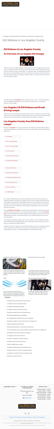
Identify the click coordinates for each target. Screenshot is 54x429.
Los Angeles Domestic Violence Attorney (16, 335)
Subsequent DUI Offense (12, 172)
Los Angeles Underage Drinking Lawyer (15, 306)
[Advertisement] (27, 19)
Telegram (43, 425)
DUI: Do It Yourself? (10, 146)
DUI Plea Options (10, 151)
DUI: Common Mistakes (11, 141)
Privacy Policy (18, 417)
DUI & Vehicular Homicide (12, 155)
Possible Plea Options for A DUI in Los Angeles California (19, 350)
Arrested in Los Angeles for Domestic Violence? (17, 338)
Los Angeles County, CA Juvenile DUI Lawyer (17, 303)
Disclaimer (11, 417)
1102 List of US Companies (39, 417)
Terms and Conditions (27, 417)
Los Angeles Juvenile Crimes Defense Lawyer (17, 309)
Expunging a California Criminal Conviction (16, 341)
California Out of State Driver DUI (14, 356)
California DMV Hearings (12, 160)
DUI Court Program (10, 187)
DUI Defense (9, 136)
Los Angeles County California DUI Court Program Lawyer (19, 353)
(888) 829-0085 (27, 398)
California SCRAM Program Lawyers (15, 344)
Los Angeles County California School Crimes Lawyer (18, 300)
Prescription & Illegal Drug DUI (13, 177)
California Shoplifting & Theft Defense (15, 324)
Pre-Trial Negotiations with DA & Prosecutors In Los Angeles (20, 318)
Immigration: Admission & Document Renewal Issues (18, 312)
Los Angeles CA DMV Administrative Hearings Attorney (19, 347)
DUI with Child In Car (11, 167)
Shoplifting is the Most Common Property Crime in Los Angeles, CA (22, 321)
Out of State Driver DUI (11, 182)
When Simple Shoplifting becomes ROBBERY (17, 315)
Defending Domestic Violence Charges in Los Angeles (19, 332)
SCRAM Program (10, 191)
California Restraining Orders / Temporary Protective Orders (20, 327)
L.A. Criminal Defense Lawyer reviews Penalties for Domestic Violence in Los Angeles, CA (26, 329)
